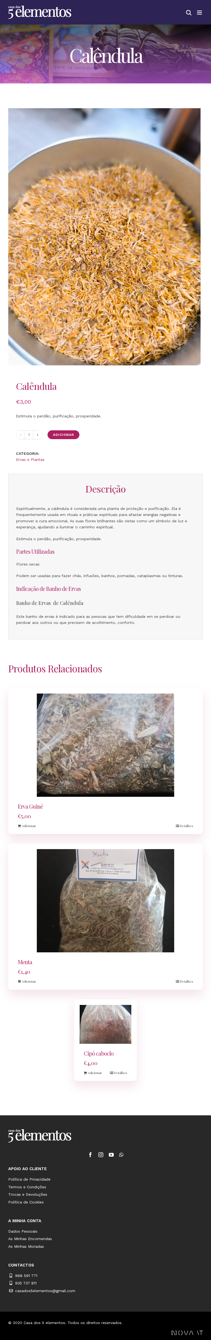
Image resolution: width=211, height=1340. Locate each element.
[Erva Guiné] (105, 745)
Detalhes (186, 825)
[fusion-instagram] (100, 1154)
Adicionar (63, 435)
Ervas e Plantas (30, 459)
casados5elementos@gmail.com (45, 1291)
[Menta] (105, 900)
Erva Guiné (30, 806)
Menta (25, 962)
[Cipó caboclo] (106, 1024)
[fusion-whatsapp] (121, 1154)
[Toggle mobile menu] (200, 12)
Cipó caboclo (98, 1053)
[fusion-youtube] (111, 1154)
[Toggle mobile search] (188, 12)
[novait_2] (187, 1332)
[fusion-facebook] (90, 1154)
